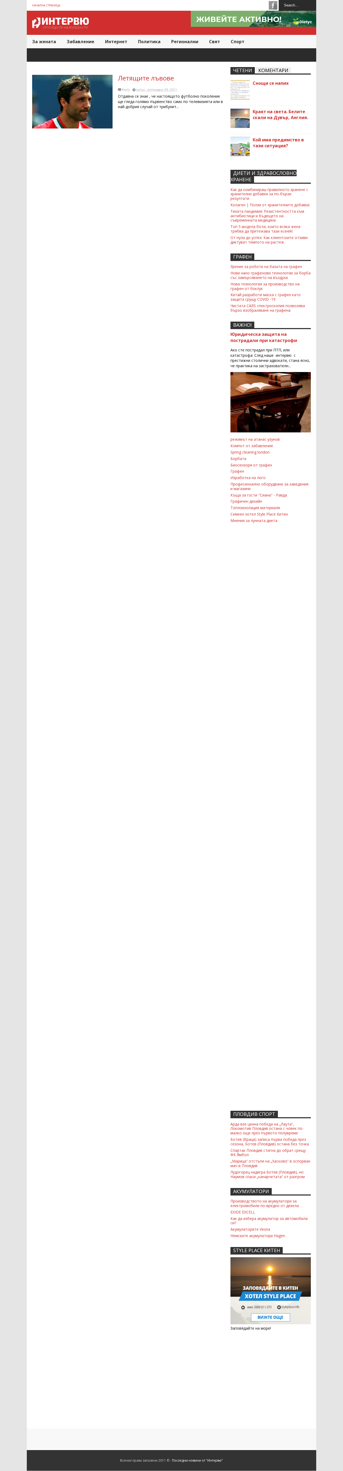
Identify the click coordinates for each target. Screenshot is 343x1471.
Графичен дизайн (246, 501)
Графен (237, 471)
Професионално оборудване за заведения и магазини (269, 486)
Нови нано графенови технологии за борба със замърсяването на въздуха (270, 275)
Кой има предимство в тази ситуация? (278, 143)
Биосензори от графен (251, 465)
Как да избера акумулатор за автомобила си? (269, 1221)
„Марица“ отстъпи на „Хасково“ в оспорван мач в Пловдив (270, 1163)
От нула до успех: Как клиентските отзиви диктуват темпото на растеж (269, 240)
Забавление (80, 42)
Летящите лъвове (146, 77)
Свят (214, 42)
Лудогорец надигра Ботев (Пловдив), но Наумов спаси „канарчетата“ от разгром (267, 1174)
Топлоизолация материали (255, 507)
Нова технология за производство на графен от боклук (265, 286)
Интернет (116, 42)
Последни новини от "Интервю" (197, 1460)
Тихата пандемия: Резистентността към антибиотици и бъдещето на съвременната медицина (267, 216)
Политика (149, 42)
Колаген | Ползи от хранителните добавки (270, 204)
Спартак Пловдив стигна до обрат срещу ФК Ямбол (268, 1152)
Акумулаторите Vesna (250, 1229)
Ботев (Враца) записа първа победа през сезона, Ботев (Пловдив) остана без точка (269, 1141)
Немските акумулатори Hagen (257, 1235)
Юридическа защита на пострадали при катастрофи (263, 337)
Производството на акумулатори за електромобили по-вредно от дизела (264, 1203)
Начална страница (46, 5)
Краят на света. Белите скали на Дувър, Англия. (280, 114)
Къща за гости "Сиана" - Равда (258, 495)
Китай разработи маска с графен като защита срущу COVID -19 (265, 297)
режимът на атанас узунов (255, 439)
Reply (126, 89)
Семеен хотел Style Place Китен (259, 514)
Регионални (184, 42)
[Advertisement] (129, 221)
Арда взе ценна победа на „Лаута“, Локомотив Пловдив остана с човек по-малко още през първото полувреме (267, 1128)
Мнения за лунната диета (253, 520)
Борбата (238, 458)
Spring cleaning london (250, 452)
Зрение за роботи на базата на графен (266, 266)
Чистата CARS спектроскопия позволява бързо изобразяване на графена (267, 308)
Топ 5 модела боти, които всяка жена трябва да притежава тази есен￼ (265, 229)
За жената (44, 42)
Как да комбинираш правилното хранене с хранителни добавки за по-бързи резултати (269, 194)
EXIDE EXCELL (242, 1212)
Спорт (237, 42)
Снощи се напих (271, 83)
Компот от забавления (251, 445)
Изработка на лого (248, 477)
